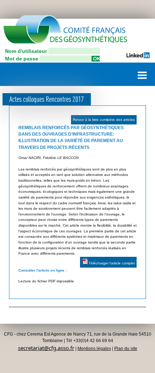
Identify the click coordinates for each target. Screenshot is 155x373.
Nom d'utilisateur (26, 51)
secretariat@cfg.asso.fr (46, 347)
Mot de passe (21, 59)
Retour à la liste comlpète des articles (104, 120)
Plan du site (125, 348)
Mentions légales (94, 348)
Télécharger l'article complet (111, 263)
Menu (142, 72)
